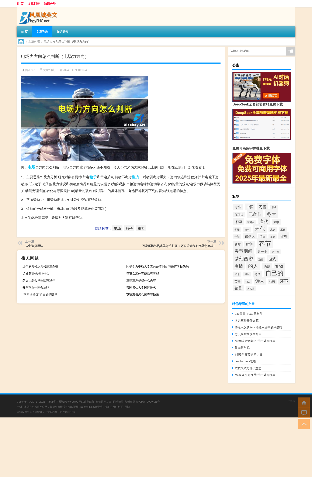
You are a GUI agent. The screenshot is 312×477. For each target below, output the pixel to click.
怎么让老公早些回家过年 (38, 280)
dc (33, 70)
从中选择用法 (34, 245)
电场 (31, 167)
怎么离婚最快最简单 (248, 334)
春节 (265, 242)
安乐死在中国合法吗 (35, 287)
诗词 (272, 281)
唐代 (263, 221)
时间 (250, 244)
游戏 (272, 258)
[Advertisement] (127, 447)
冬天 (271, 213)
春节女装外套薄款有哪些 (142, 273)
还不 (284, 281)
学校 (237, 229)
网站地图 (118, 401)
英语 (237, 281)
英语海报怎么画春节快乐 (142, 294)
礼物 (279, 266)
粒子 (93, 176)
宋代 (259, 228)
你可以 (239, 215)
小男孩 (291, 401)
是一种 (275, 251)
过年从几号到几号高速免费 (40, 266)
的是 (266, 266)
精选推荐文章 (103, 401)
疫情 (239, 266)
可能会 (250, 222)
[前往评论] (303, 413)
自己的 (274, 272)
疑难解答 (130, 401)
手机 (262, 236)
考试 (257, 274)
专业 (238, 206)
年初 (237, 236)
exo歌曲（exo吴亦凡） (250, 313)
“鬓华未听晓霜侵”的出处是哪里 (255, 341)
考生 (247, 274)
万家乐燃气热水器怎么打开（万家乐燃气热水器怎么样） (179, 245)
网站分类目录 (86, 401)
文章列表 (34, 3)
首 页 (20, 3)
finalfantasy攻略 (245, 361)
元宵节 (255, 214)
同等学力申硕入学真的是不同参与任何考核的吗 (157, 266)
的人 (253, 265)
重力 (135, 176)
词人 (248, 281)
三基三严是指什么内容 (141, 280)
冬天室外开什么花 (247, 320)
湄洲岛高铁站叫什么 (35, 273)
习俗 (262, 206)
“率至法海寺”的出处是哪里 (39, 294)
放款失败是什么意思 (248, 368)
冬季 (238, 221)
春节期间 (243, 251)
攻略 (284, 236)
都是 (238, 287)
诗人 (259, 281)
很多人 (250, 236)
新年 (238, 244)
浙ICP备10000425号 (148, 401)
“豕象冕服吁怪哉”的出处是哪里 (255, 375)
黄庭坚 (250, 288)
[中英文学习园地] (39, 8)
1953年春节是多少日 (248, 354)
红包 (237, 274)
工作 (282, 229)
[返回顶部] (303, 423)
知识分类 (50, 3)
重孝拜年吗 (242, 347)
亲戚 (273, 207)
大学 (276, 222)
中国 (250, 206)
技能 (272, 236)
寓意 (272, 229)
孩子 (247, 229)
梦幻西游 (244, 258)
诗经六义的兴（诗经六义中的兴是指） (260, 327)
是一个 (262, 251)
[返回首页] (303, 402)
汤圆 (260, 259)
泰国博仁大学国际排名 (141, 287)
